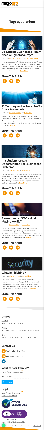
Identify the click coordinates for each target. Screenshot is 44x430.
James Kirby (28, 113)
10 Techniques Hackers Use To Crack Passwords (22, 107)
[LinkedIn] (4, 361)
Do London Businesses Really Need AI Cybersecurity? (21, 53)
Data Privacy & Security (11, 393)
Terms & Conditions (9, 396)
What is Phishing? (14, 272)
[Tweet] (11, 81)
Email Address (7, 377)
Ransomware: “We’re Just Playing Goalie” (19, 219)
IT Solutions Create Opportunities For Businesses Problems (21, 164)
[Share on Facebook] (5, 81)
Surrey (4, 328)
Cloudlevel (37, 426)
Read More (24, 71)
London (5, 321)
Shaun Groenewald (31, 58)
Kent (3, 335)
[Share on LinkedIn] (18, 81)
